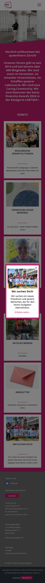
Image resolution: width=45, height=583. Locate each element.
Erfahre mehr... (22, 312)
